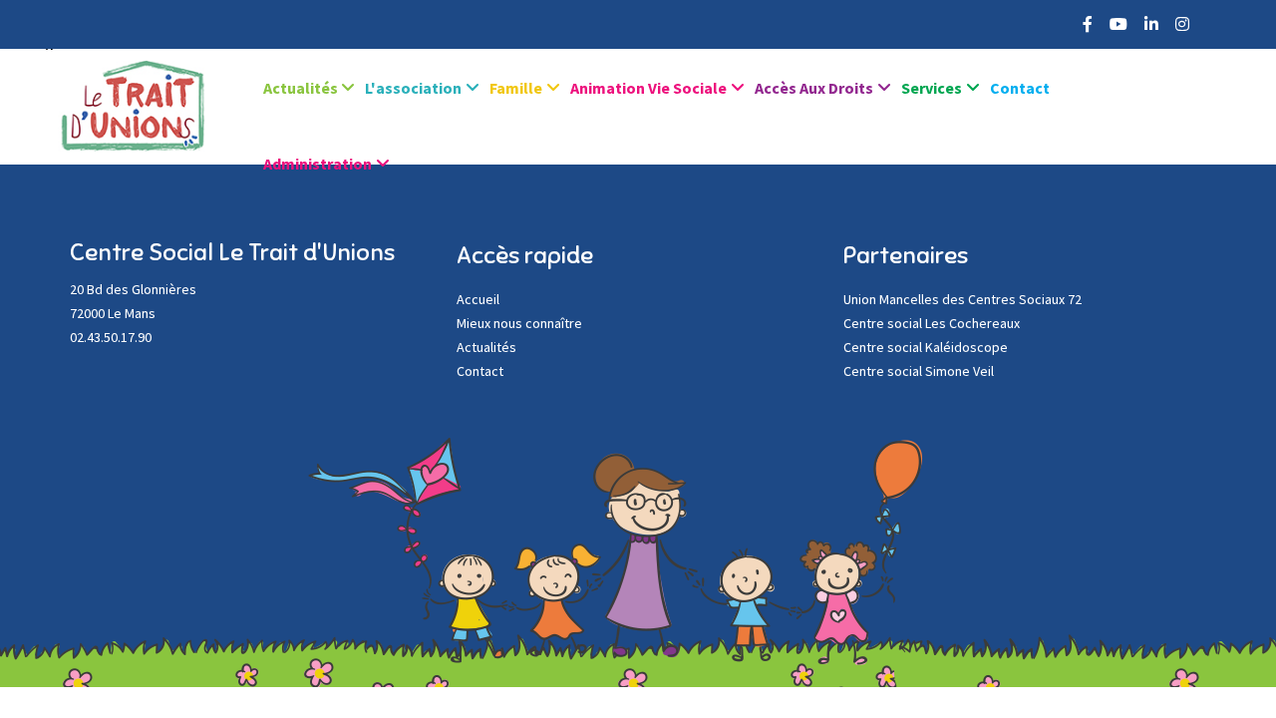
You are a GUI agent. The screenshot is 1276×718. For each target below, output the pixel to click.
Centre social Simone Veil (918, 371)
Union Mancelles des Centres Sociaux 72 (962, 299)
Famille (515, 88)
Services (931, 88)
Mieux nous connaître (519, 323)
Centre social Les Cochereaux (931, 323)
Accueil (478, 299)
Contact (1020, 88)
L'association (413, 88)
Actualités (302, 88)
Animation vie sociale (648, 88)
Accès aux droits (814, 88)
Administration (317, 164)
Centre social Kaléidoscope (925, 347)
